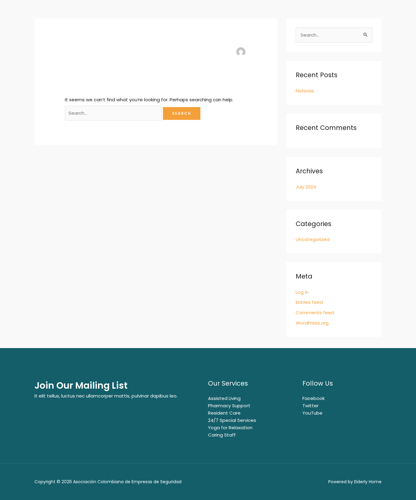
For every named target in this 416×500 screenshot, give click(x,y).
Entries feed (309, 302)
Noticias (305, 91)
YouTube (312, 413)
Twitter (310, 405)
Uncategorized (313, 239)
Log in (302, 292)
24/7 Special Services (232, 420)
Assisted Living (224, 398)
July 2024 (306, 187)
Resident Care (224, 413)
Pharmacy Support (229, 405)
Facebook (313, 398)
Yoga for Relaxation (230, 427)
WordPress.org (312, 323)
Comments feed (315, 312)
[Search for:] (114, 113)
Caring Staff (222, 435)
